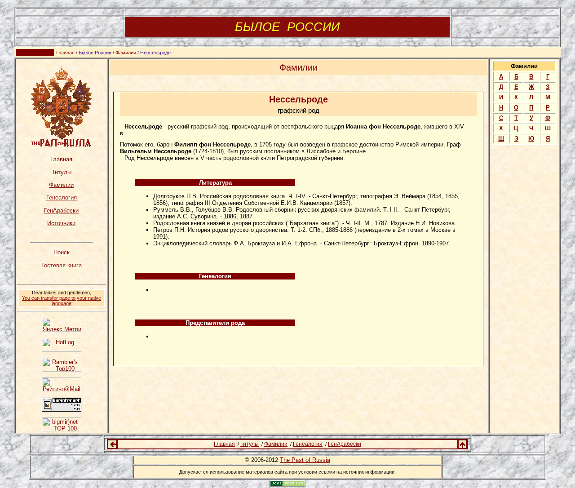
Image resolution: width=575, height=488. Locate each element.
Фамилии (125, 52)
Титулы (61, 172)
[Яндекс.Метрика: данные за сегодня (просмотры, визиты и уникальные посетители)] (61, 325)
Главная (65, 52)
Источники (61, 223)
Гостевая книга (61, 265)
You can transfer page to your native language (61, 300)
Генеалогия (61, 197)
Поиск (61, 252)
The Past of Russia (305, 460)
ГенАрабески (61, 210)
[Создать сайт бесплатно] (287, 484)
